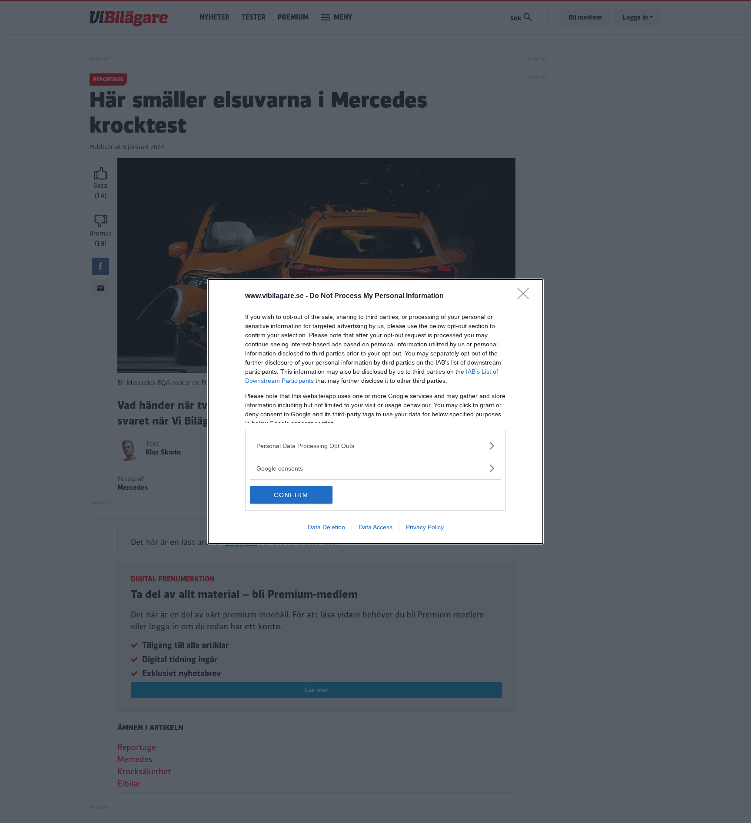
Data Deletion (326, 527)
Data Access (375, 527)
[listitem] (375, 445)
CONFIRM (291, 494)
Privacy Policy (425, 527)
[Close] (526, 296)
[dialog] (375, 411)
